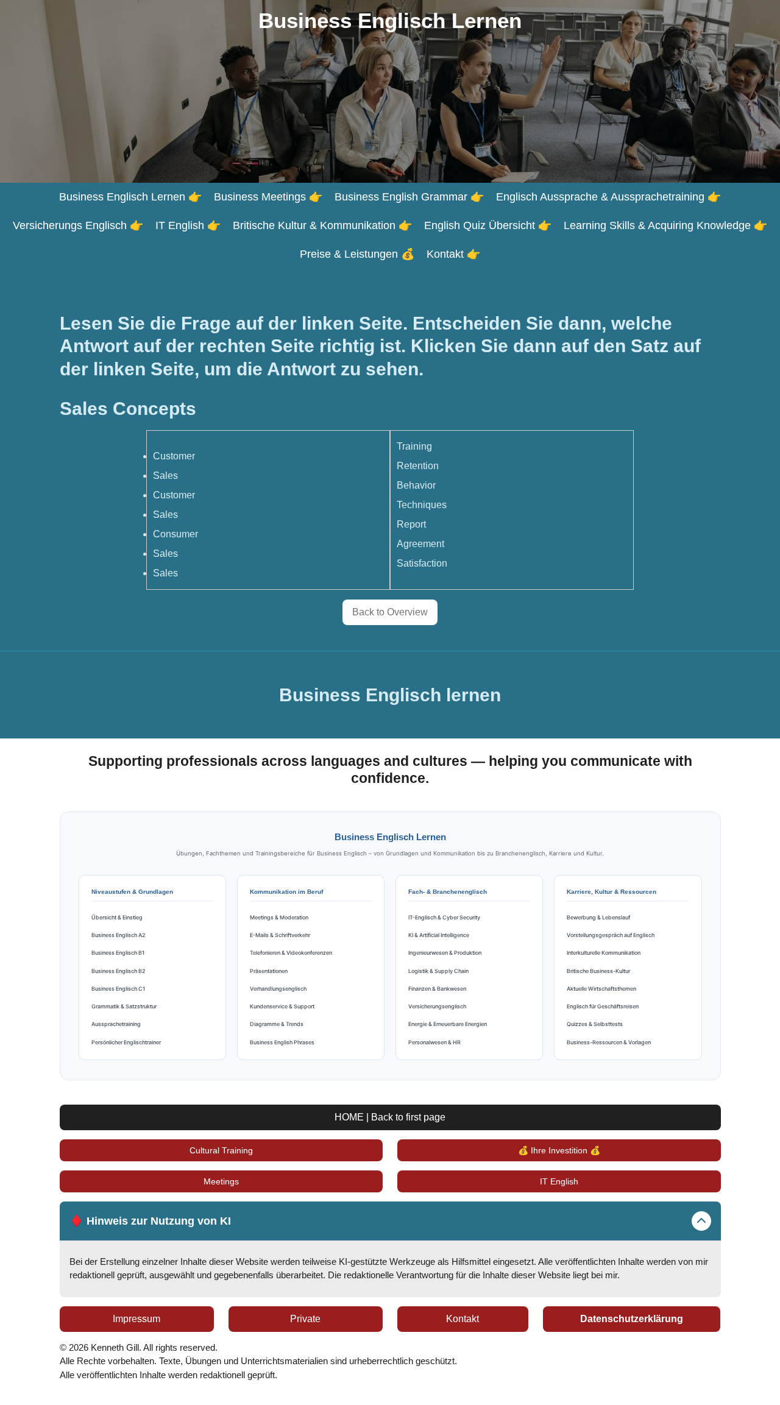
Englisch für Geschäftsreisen (603, 1006)
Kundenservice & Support (282, 1006)
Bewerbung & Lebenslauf (598, 917)
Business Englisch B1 (117, 952)
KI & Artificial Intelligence (438, 935)
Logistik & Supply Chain (438, 971)
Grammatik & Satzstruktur (124, 1006)
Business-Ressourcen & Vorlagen (609, 1042)
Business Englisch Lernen (390, 20)
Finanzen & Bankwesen (437, 988)
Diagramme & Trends (276, 1024)
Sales (165, 475)
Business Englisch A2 (118, 935)
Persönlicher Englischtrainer (126, 1042)
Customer (174, 456)
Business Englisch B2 (118, 971)
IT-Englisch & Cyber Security (444, 917)
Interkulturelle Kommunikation (603, 952)
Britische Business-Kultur (598, 971)
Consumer (175, 534)
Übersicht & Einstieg (117, 917)
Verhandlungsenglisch (278, 988)
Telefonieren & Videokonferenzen (291, 952)
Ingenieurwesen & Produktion (444, 952)
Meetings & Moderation (279, 917)
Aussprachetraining (116, 1024)
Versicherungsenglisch (437, 1006)
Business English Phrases (282, 1042)
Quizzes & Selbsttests (595, 1024)
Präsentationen (269, 971)
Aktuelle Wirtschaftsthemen (601, 988)
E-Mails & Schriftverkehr (280, 935)
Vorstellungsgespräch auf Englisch (610, 935)
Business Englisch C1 (118, 988)
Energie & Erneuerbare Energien (447, 1024)
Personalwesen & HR (434, 1042)
